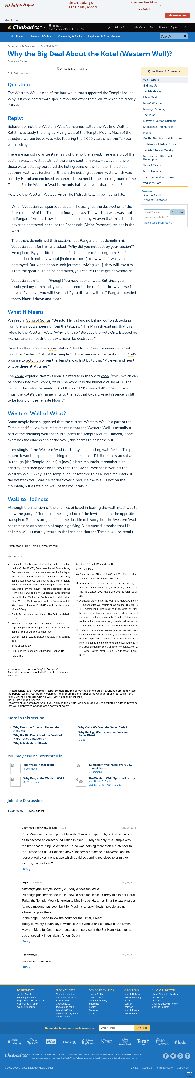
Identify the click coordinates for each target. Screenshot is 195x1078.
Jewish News (62, 1000)
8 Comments (30, 768)
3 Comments (114, 785)
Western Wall (53, 126)
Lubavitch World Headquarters (128, 1055)
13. (77, 630)
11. (77, 583)
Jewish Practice (16, 36)
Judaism (105, 1058)
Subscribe (94, 1003)
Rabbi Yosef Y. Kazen (74, 1058)
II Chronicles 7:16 (104, 564)
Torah (97, 1058)
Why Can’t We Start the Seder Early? (102, 727)
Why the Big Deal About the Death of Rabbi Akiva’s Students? (37, 737)
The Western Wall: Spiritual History (112, 778)
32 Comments (31, 782)
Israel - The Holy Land (67, 1013)
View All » (84, 740)
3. (9, 623)
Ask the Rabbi (122, 27)
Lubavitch (70, 1055)
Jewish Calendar (97, 997)
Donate (163, 27)
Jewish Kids (181, 1041)
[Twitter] (173, 1056)
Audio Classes (88, 1041)
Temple (92, 132)
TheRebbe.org (63, 1016)
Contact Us (183, 1067)
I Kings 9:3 (84, 564)
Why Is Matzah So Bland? (30, 743)
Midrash (96, 326)
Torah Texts (144, 1041)
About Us (147, 1067)
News (107, 1041)
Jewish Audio (131, 1013)
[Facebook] (166, 1056)
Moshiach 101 (63, 1003)
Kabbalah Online (64, 1010)
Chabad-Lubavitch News (165, 1003)
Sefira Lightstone (22, 73)
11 (109, 433)
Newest (31, 810)
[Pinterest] (180, 1056)
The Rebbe (158, 997)
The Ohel (156, 1000)
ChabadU (70, 1041)
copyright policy (59, 705)
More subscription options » (159, 222)
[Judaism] (25, 27)
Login (108, 27)
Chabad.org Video (65, 994)
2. (9, 614)
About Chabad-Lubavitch (165, 994)
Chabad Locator (160, 1007)
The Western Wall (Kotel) (39, 764)
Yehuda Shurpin (19, 61)
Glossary (93, 1010)
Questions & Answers (22, 46)
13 (86, 485)
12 (115, 439)
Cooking (125, 1041)
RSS (91, 1013)
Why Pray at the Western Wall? (43, 778)
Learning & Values (41, 36)
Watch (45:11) (96, 785)
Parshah (128, 1007)
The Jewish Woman (66, 997)
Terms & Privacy (164, 1067)
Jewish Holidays (132, 994)
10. (77, 574)
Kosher (128, 1003)
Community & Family (70, 36)
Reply (26, 869)
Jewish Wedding (132, 997)
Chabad (61, 1055)
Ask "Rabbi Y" (49, 46)
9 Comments (96, 772)
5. (9, 645)
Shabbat (128, 1000)
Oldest (40, 810)
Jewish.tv (51, 1041)
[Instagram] (187, 1056)
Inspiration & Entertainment (104, 36)
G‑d (91, 394)
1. (9, 564)
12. (77, 600)
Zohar (19, 376)
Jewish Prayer (131, 1010)
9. (77, 569)
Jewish (117, 1058)
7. (9, 655)
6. (9, 650)
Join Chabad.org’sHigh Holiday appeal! (82, 4)
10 (30, 427)
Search (92, 1007)
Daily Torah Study (98, 1000)
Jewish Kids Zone (65, 1007)
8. (77, 564)
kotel (105, 376)
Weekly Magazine (26, 1007)
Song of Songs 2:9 (21, 646)
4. (9, 636)
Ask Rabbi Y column (43, 693)
